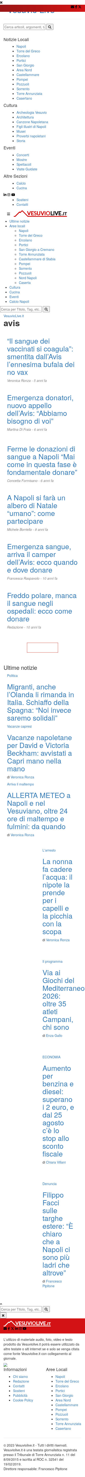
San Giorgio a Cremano (36, 249)
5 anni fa (40, 380)
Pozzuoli (25, 273)
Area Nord (63, 1400)
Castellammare (66, 1404)
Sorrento (25, 268)
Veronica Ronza (22, 777)
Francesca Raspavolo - (24, 578)
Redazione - (16, 627)
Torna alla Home (42, 647)
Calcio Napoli (19, 301)
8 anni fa (41, 529)
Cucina (14, 292)
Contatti (22, 204)
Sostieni (22, 199)
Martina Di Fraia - (20, 429)
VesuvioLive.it (14, 315)
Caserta (25, 282)
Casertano (63, 1428)
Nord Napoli (28, 277)
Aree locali (17, 226)
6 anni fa (40, 429)
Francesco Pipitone (52, 1283)
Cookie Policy (23, 1400)
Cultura (14, 287)
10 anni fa (49, 578)
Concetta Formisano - (24, 480)
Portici (23, 244)
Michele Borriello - (21, 529)
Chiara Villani (56, 1162)
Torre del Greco (30, 235)
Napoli (23, 230)
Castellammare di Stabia (37, 259)
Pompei (24, 263)
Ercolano (25, 240)
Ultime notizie (19, 221)
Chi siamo (20, 1376)
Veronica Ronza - (20, 380)
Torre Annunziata (32, 254)
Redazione (21, 1381)
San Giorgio (64, 1395)
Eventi (14, 296)
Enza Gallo (54, 1035)
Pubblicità (20, 1395)
